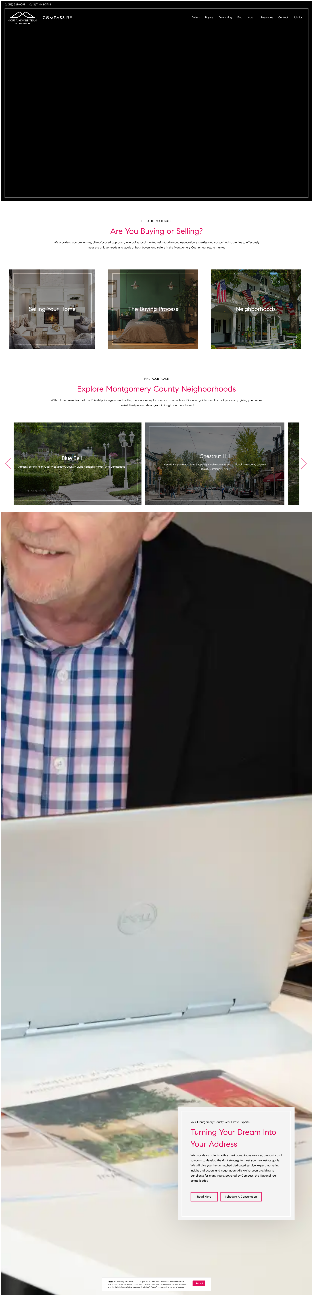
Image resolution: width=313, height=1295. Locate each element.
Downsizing (225, 17)
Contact (283, 17)
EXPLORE (52, 1253)
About (251, 17)
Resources (267, 17)
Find (240, 17)
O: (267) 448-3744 (40, 4)
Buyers (209, 17)
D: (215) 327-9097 (15, 4)
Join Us (297, 17)
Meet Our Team (33, 1020)
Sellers (196, 17)
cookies (136, 1282)
